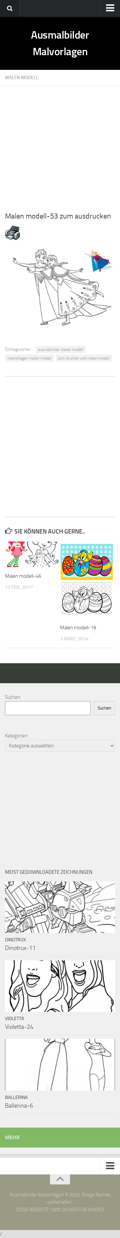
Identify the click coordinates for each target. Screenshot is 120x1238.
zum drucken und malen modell (84, 358)
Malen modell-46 (23, 576)
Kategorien (16, 736)
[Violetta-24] (60, 986)
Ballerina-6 (19, 1105)
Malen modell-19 (78, 628)
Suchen (12, 697)
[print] (12, 238)
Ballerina (16, 1097)
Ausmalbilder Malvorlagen (60, 43)
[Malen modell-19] (87, 580)
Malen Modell (21, 77)
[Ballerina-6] (60, 1064)
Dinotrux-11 (20, 948)
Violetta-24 (19, 1026)
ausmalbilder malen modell (60, 349)
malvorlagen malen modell (29, 358)
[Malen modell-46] (32, 554)
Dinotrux (15, 940)
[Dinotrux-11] (60, 907)
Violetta (14, 1018)
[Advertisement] (60, 146)
